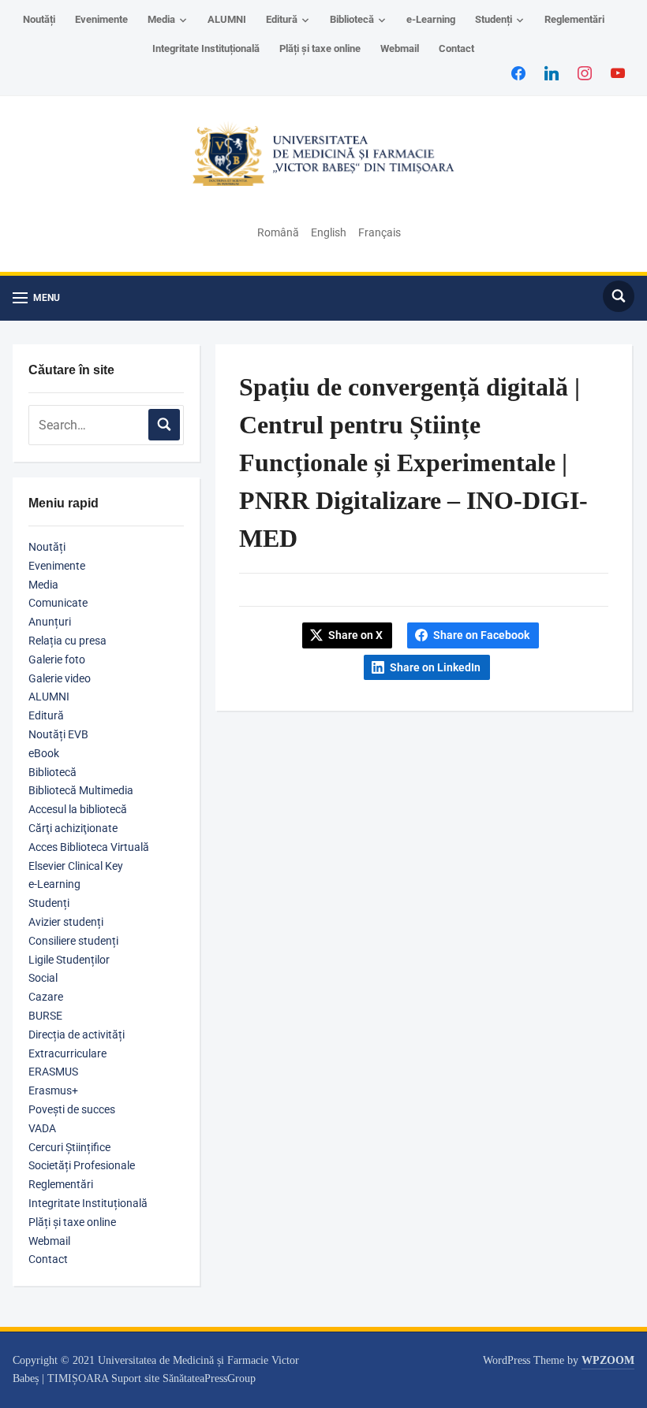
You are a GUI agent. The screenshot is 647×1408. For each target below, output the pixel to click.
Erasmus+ (53, 1090)
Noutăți (39, 19)
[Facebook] (518, 72)
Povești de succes (71, 1109)
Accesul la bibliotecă (77, 809)
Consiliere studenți (73, 940)
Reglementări (574, 19)
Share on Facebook (481, 635)
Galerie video (59, 678)
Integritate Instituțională (206, 48)
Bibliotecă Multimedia (80, 790)
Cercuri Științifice (69, 1147)
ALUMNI (227, 19)
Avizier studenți (65, 922)
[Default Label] (617, 72)
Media (161, 19)
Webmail (399, 48)
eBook (43, 753)
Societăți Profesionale (81, 1165)
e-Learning (430, 19)
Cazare (45, 996)
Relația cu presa (67, 640)
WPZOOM (608, 1360)
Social (43, 977)
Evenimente (101, 19)
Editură (281, 19)
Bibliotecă (352, 19)
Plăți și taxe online (320, 48)
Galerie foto (56, 659)
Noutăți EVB (58, 734)
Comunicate (58, 602)
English (328, 232)
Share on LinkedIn (435, 667)
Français (379, 232)
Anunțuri (49, 621)
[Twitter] (551, 72)
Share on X (355, 635)
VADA (42, 1128)
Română (278, 232)
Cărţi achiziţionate (73, 828)
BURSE (45, 1015)
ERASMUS (53, 1071)
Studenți (493, 19)
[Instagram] (584, 72)
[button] (36, 298)
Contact (456, 48)
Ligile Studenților (69, 959)
